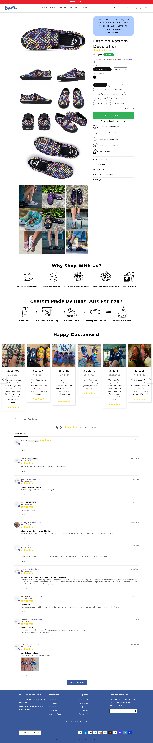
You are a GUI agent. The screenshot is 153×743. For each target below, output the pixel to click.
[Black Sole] (94, 77)
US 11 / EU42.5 (101, 103)
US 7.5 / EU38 (100, 89)
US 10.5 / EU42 (117, 99)
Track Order (83, 703)
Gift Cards (53, 703)
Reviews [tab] (18, 434)
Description (99, 164)
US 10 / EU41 (100, 99)
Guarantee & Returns (103, 175)
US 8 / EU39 (117, 89)
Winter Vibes (54, 710)
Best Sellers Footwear (58, 707)
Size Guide (129, 108)
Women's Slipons (102, 69)
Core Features (100, 159)
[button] (53, 8)
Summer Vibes (55, 714)
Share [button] (25, 450)
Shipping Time (100, 170)
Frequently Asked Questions (113, 121)
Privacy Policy (84, 710)
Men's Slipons (120, 69)
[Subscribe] (135, 711)
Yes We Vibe (62, 740)
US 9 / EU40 (118, 94)
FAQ (81, 707)
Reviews (97, 180)
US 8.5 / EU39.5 (101, 94)
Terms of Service (86, 714)
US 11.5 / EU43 (118, 103)
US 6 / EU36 (100, 85)
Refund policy (72, 740)
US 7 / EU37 (115, 85)
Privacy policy (83, 740)
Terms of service (94, 740)
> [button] (77, 682)
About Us (53, 699)
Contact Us (83, 699)
